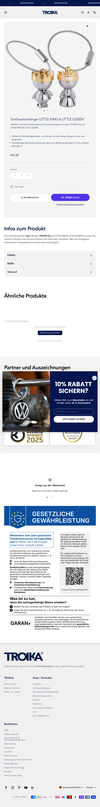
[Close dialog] (94, 378)
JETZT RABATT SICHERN (74, 419)
